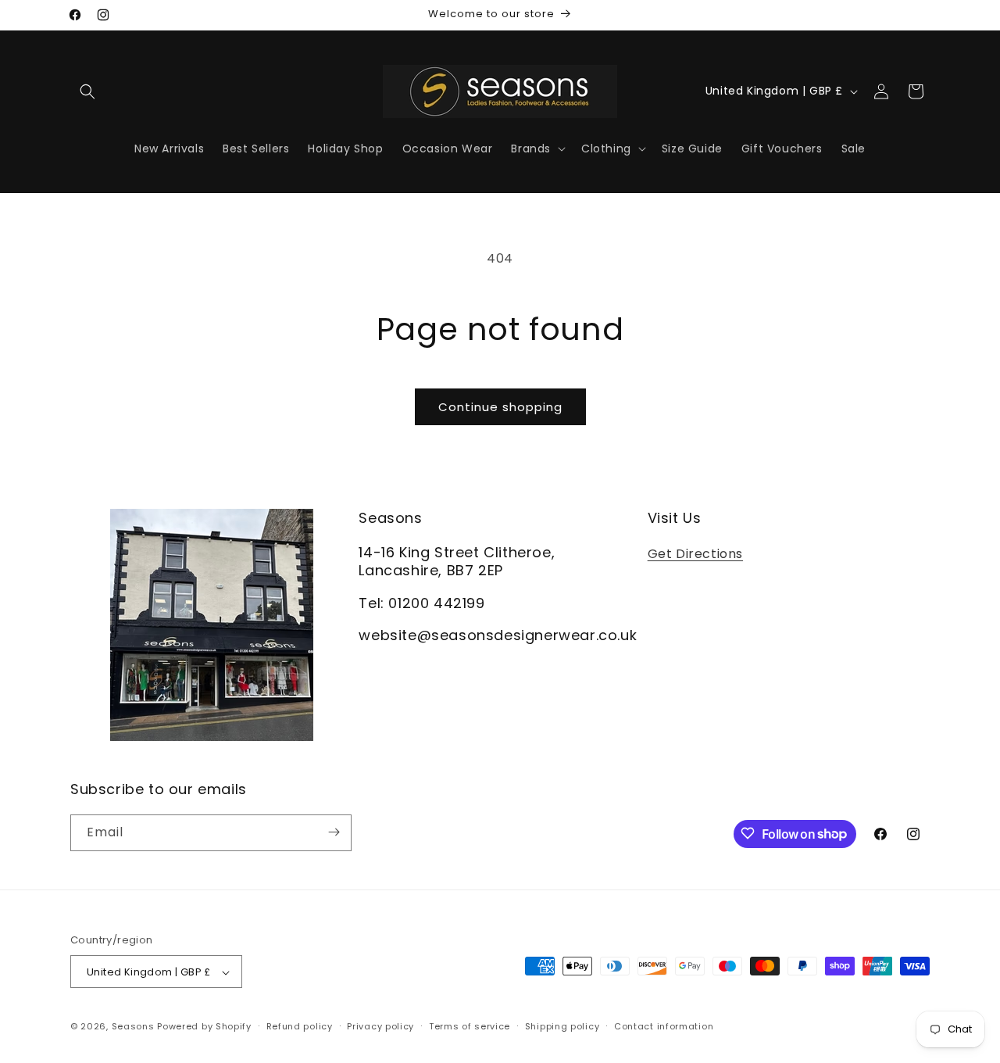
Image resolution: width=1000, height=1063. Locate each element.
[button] (87, 91)
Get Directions (695, 553)
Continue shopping (500, 407)
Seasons (135, 1027)
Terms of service (469, 1026)
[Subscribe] (333, 832)
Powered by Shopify (204, 1027)
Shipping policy (562, 1026)
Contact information (663, 1026)
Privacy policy (380, 1026)
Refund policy (299, 1026)
